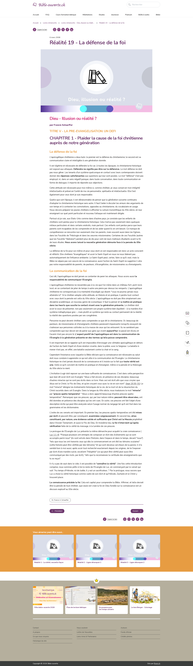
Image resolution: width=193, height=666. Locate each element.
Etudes (102, 15)
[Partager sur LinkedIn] (71, 29)
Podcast (128, 15)
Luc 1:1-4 (54, 434)
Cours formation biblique (66, 15)
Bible (158, 15)
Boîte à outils (143, 15)
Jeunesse (115, 15)
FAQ (47, 15)
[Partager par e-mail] (59, 29)
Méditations (87, 15)
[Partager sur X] (63, 29)
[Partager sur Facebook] (67, 29)
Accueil (36, 15)
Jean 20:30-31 (133, 383)
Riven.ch (157, 663)
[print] (54, 29)
